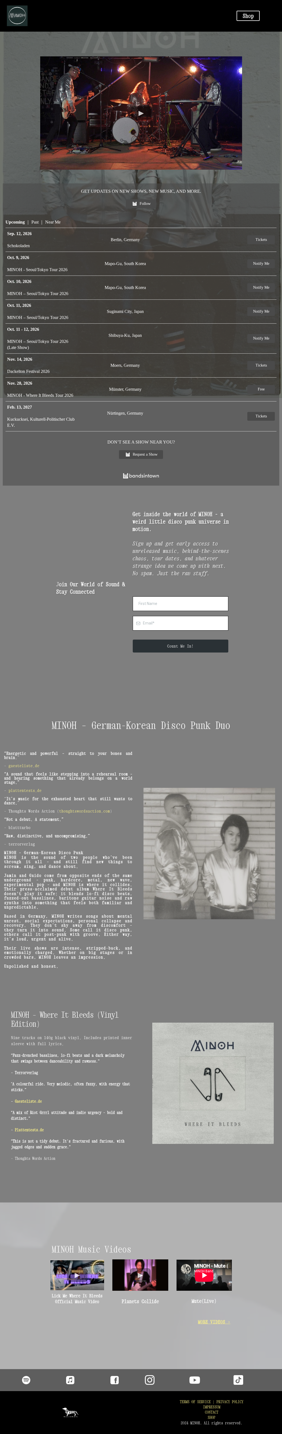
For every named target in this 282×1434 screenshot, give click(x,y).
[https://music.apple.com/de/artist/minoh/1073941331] (70, 1380)
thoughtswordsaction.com (84, 810)
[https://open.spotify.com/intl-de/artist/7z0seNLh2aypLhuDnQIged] (26, 1380)
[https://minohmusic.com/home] (112, 15)
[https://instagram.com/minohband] (167, 1380)
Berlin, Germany (125, 239)
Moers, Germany (125, 365)
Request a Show (145, 454)
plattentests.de (25, 790)
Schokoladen (18, 245)
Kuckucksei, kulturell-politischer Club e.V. (41, 422)
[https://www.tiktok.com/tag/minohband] (256, 1380)
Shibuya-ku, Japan (125, 335)
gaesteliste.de (24, 765)
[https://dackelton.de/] (70, 1412)
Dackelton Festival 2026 (28, 371)
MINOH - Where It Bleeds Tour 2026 (40, 395)
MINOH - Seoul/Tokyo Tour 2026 (37, 269)
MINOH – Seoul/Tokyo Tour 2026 (37, 293)
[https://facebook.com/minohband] (115, 1380)
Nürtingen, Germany (125, 413)
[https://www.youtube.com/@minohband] (211, 1380)
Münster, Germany (125, 389)
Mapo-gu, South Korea (125, 263)
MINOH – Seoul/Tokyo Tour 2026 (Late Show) (37, 344)
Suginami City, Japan (125, 311)
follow (145, 204)
